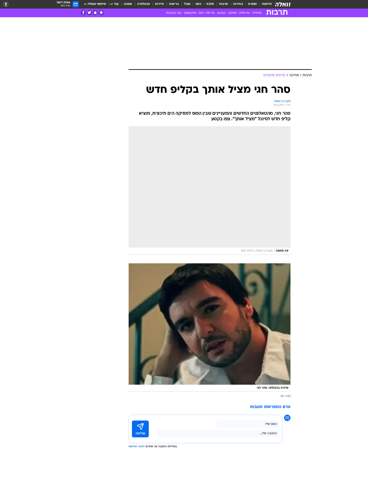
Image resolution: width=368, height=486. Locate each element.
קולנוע (221, 13)
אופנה (128, 4)
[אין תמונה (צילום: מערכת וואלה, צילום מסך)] (209, 190)
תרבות (223, 4)
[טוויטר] (89, 12)
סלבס (210, 4)
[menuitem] (264, 4)
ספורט (252, 4)
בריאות (174, 4)
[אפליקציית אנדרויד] (101, 12)
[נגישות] (6, 4)
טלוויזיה (257, 13)
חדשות (267, 4)
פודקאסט (190, 13)
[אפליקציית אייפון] (95, 12)
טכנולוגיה (143, 4)
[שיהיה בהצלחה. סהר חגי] (209, 327)
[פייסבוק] (83, 12)
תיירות (159, 4)
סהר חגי (285, 396)
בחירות (238, 4)
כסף (198, 4)
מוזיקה (232, 13)
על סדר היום (206, 13)
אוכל (187, 4)
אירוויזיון (244, 13)
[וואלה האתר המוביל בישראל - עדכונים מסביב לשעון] (282, 4)
